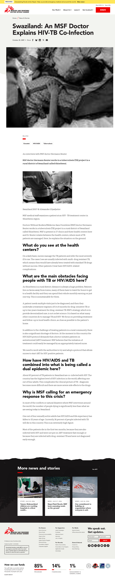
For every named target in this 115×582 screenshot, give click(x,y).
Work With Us (100, 5)
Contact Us (74, 544)
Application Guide (59, 548)
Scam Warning (75, 548)
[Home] (17, 9)
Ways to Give (42, 536)
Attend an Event (59, 534)
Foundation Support (44, 544)
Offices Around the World (78, 532)
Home (14, 18)
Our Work (55, 10)
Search (107, 5)
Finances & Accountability (45, 534)
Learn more (8, 574)
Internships (58, 551)
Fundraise (57, 532)
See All (94, 469)
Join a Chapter (58, 538)
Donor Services (42, 530)
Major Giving (42, 538)
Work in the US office (60, 544)
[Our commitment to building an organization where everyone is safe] (84, 496)
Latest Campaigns (59, 530)
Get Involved (87, 10)
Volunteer (57, 536)
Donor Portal (42, 532)
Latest (76, 10)
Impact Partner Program (44, 540)
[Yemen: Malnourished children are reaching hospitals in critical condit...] (30, 496)
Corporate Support (43, 546)
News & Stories (24, 18)
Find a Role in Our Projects (61, 546)
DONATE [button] (103, 10)
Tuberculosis (48, 143)
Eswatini (27, 143)
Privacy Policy (75, 546)
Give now (80, 2)
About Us (66, 10)
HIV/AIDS (36, 143)
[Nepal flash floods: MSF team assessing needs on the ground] (57, 496)
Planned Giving (42, 542)
